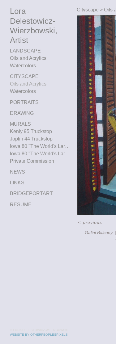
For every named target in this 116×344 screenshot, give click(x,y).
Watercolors (23, 65)
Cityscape (24, 76)
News (17, 171)
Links (17, 182)
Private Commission (32, 161)
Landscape (25, 50)
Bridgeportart (31, 193)
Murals (20, 124)
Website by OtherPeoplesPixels (39, 334)
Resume (21, 204)
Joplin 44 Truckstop (31, 138)
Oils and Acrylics (28, 58)
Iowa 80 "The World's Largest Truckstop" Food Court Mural (41, 153)
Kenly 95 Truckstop (31, 131)
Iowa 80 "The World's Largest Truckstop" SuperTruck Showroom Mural (41, 146)
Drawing (22, 113)
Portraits (24, 102)
